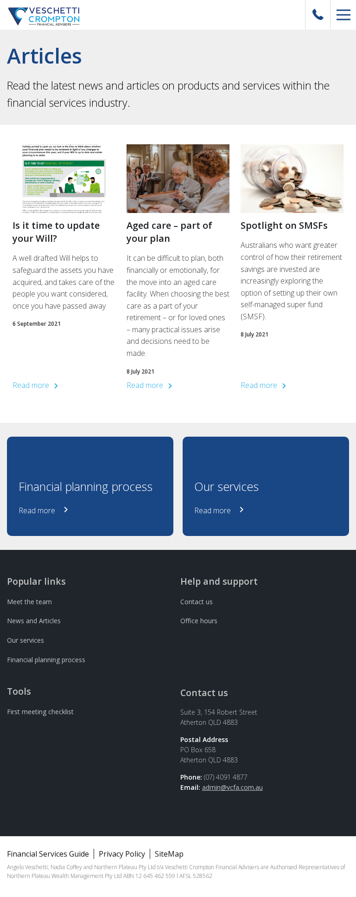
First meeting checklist (40, 711)
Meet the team (29, 601)
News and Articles (34, 620)
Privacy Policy (122, 854)
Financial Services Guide (48, 854)
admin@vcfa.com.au (232, 787)
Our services (25, 640)
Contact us (196, 601)
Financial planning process (46, 659)
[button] (343, 15)
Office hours (198, 620)
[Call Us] (318, 15)
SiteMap (169, 854)
